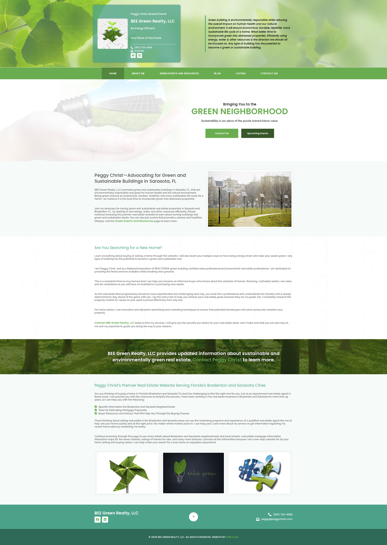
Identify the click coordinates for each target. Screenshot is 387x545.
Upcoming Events (257, 133)
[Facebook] (133, 55)
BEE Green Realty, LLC (153, 21)
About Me (138, 73)
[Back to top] (193, 516)
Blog (217, 73)
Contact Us (222, 133)
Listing (241, 73)
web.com (232, 537)
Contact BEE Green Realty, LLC (114, 323)
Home (113, 73)
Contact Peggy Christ (217, 360)
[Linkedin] (139, 55)
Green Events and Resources (179, 73)
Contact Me (269, 73)
